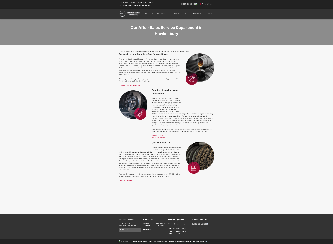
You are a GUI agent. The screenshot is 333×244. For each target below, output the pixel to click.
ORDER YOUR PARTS (158, 138)
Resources (157, 241)
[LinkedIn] (194, 4)
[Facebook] (183, 4)
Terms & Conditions (175, 241)
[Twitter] (185, 4)
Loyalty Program (174, 13)
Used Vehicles (161, 13)
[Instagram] (188, 4)
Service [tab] (176, 224)
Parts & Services (197, 13)
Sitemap (164, 241)
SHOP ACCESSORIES (159, 136)
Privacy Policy (187, 241)
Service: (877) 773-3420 (145, 2)
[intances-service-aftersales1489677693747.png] (200, 69)
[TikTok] (196, 4)
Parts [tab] (183, 224)
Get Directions (125, 230)
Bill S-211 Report (198, 241)
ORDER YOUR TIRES (125, 180)
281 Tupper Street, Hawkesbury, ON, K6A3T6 (135, 5)
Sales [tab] (169, 224)
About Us (209, 13)
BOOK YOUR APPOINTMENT (130, 85)
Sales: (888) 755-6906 (128, 2)
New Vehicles (149, 13)
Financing (185, 13)
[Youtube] (191, 4)
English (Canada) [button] (207, 4)
